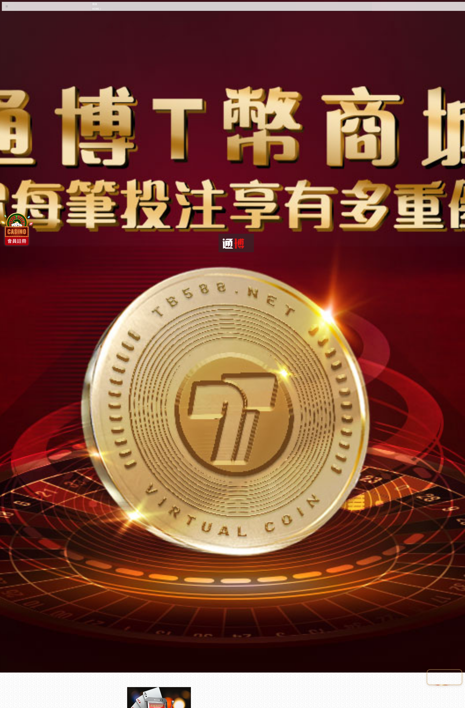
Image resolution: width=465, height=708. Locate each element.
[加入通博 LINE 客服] (444, 676)
